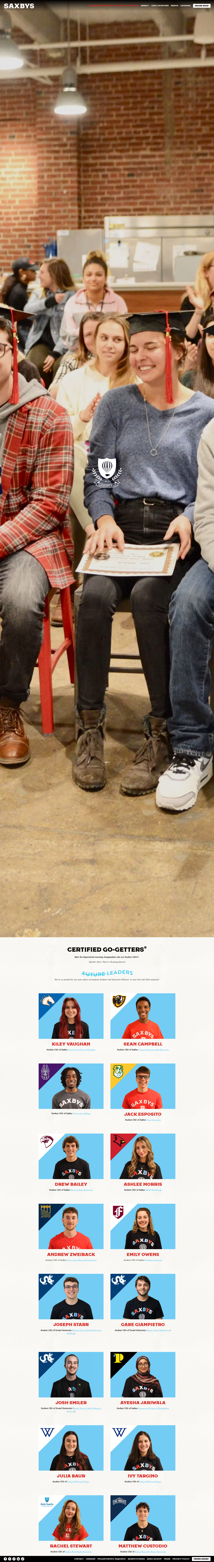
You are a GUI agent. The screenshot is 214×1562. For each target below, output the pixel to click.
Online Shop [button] (202, 6)
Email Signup (154, 1559)
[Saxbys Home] (18, 5)
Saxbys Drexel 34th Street (158, 1330)
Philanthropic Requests (111, 1559)
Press (167, 1559)
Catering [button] (185, 5)
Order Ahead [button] (201, 1559)
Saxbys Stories (136, 1559)
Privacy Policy (181, 1559)
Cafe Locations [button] (160, 5)
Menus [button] (174, 5)
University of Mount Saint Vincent (82, 1260)
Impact (145, 5)
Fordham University (153, 1260)
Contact (79, 1559)
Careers (90, 1559)
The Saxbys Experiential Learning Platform (113, 5)
